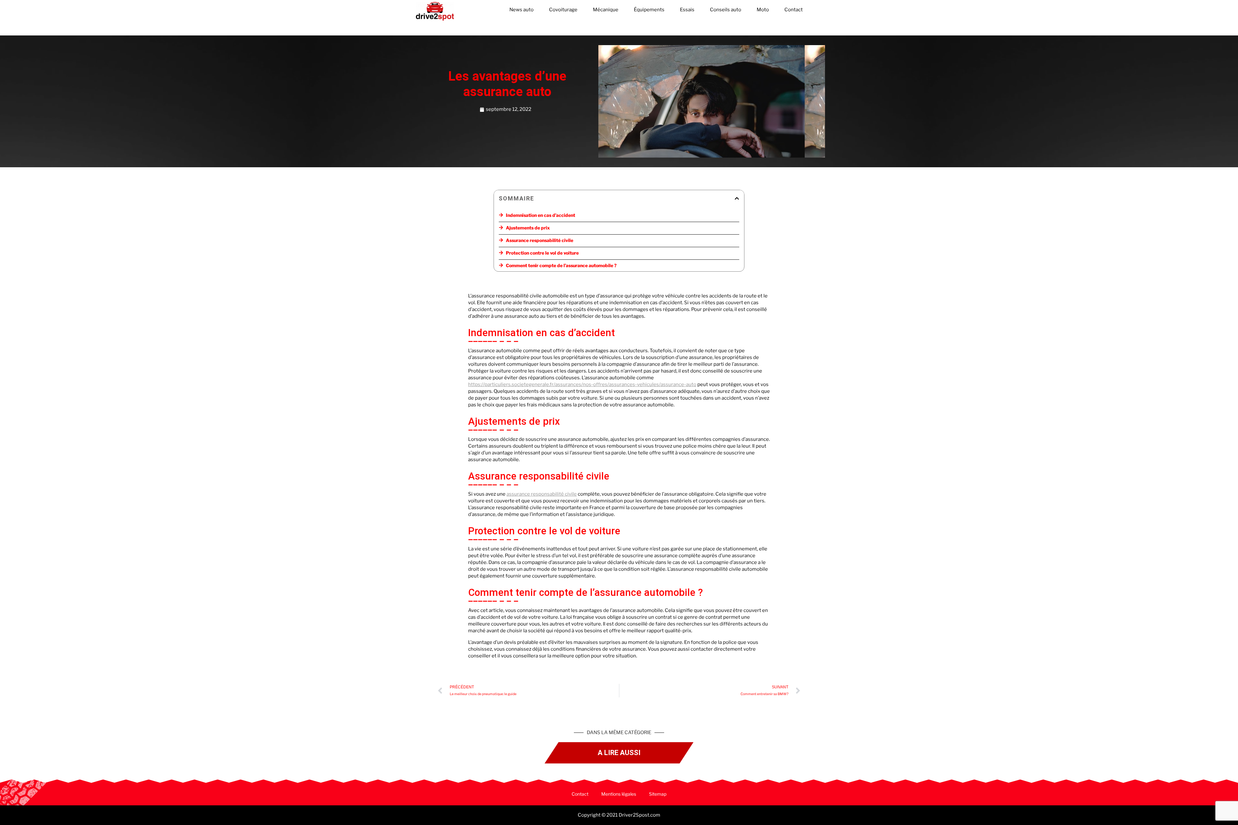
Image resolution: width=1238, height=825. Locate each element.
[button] (736, 198)
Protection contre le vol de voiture (542, 253)
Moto (763, 10)
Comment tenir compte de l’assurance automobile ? (561, 265)
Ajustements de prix (528, 227)
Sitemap (657, 794)
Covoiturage (563, 10)
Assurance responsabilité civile (539, 240)
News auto (521, 10)
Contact (793, 10)
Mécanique (605, 10)
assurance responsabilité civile (541, 494)
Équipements (649, 10)
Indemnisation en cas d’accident (540, 215)
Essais (687, 10)
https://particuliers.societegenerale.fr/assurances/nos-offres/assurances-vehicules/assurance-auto (582, 384)
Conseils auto (725, 10)
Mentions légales (618, 794)
